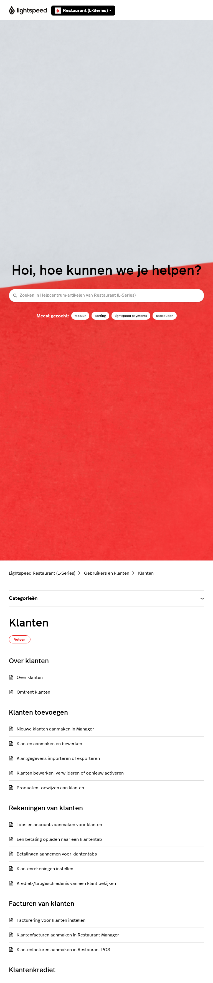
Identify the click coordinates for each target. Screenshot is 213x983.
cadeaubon (164, 315)
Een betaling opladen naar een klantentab (59, 839)
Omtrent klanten (33, 692)
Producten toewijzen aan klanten (50, 788)
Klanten (146, 573)
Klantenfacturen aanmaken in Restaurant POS (63, 950)
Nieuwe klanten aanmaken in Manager (55, 729)
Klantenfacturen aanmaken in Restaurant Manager (68, 935)
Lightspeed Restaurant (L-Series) (42, 573)
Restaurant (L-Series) (85, 10)
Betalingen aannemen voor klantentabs (57, 854)
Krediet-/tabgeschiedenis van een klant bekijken (66, 883)
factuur (80, 315)
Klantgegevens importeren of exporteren (58, 758)
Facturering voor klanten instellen (51, 920)
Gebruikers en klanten (106, 573)
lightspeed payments (131, 315)
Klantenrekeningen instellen (45, 869)
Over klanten (30, 677)
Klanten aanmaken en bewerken (49, 744)
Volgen (19, 639)
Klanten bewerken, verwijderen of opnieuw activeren (70, 773)
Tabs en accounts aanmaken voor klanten (59, 824)
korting (100, 315)
